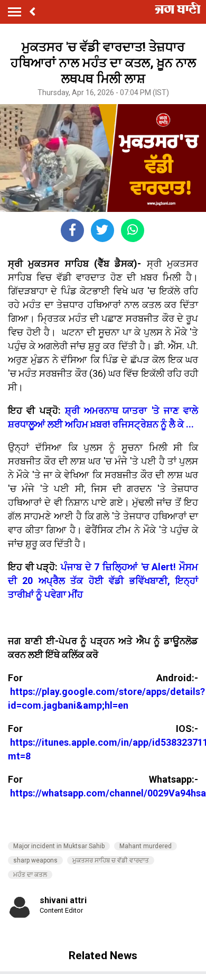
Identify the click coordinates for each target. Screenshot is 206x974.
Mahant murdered (145, 846)
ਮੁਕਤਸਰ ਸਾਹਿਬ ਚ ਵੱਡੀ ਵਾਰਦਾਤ (110, 860)
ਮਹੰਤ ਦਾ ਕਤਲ (30, 874)
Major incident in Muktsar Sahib (59, 846)
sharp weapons (35, 860)
